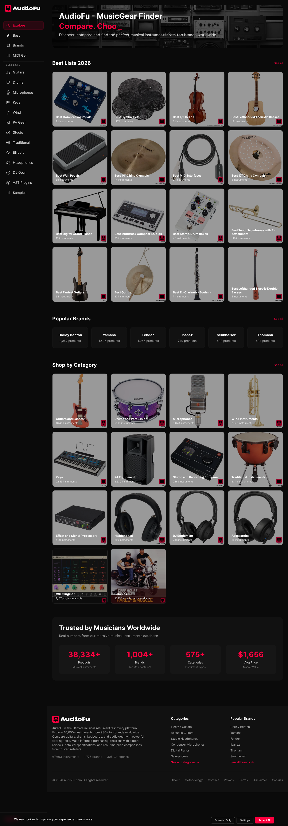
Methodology (194, 780)
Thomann (236, 750)
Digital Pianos (180, 750)
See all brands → (242, 762)
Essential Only (223, 820)
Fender (235, 738)
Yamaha (235, 732)
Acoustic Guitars (182, 732)
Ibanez (235, 744)
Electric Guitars (181, 727)
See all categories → (185, 762)
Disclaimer (260, 780)
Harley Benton (240, 727)
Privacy (229, 780)
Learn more (84, 819)
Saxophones (179, 756)
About (175, 780)
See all (278, 63)
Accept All (264, 820)
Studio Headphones (184, 738)
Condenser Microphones (188, 744)
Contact (213, 780)
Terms (243, 780)
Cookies (277, 780)
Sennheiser (238, 756)
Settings (245, 820)
